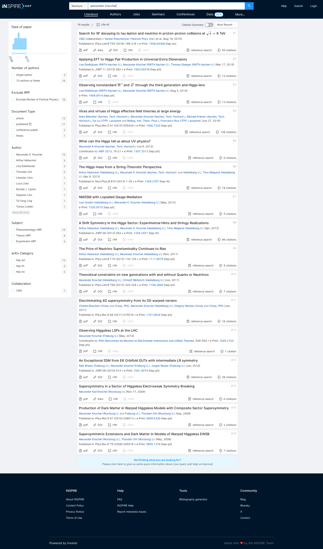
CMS (82, 38)
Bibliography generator (193, 499)
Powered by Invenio (63, 543)
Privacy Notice (75, 511)
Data (210, 14)
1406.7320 (153, 125)
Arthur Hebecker (89, 172)
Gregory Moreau (184, 305)
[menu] (289, 6)
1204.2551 (141, 233)
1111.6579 (156, 259)
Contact (245, 517)
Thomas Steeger (181, 64)
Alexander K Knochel (91, 146)
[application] (40, 41)
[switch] (209, 25)
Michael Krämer (196, 116)
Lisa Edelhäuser (88, 64)
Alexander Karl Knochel (93, 391)
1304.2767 (152, 181)
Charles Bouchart (89, 305)
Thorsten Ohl (149, 413)
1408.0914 (96, 95)
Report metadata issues (131, 511)
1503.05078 (142, 69)
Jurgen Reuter (160, 365)
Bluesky (245, 505)
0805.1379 (153, 444)
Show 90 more (21, 212)
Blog (243, 499)
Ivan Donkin (86, 202)
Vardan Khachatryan (116, 38)
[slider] (12, 53)
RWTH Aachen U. (110, 64)
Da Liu (96, 120)
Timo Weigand (211, 172)
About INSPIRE (75, 499)
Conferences (186, 14)
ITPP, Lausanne (111, 120)
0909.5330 (153, 418)
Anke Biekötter (88, 116)
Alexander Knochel (134, 64)
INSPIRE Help (125, 505)
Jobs (136, 14)
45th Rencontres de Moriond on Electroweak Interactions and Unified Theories (146, 340)
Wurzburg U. (116, 391)
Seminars (158, 14)
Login (313, 5)
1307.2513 (141, 151)
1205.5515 (96, 207)
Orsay (105, 305)
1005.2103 (226, 340)
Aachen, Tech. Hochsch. (113, 116)
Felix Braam (86, 365)
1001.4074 (141, 370)
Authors (115, 14)
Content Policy (75, 505)
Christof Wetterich (133, 280)
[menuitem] (284, 6)
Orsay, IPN (121, 305)
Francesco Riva (170, 120)
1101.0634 (153, 314)
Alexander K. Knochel (133, 172)
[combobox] (166, 6)
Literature (91, 14)
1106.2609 (156, 284)
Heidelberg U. (109, 172)
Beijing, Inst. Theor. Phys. (142, 120)
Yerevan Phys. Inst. (142, 38)
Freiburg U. (110, 335)
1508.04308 (157, 43)
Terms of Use (74, 517)
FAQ (119, 499)
